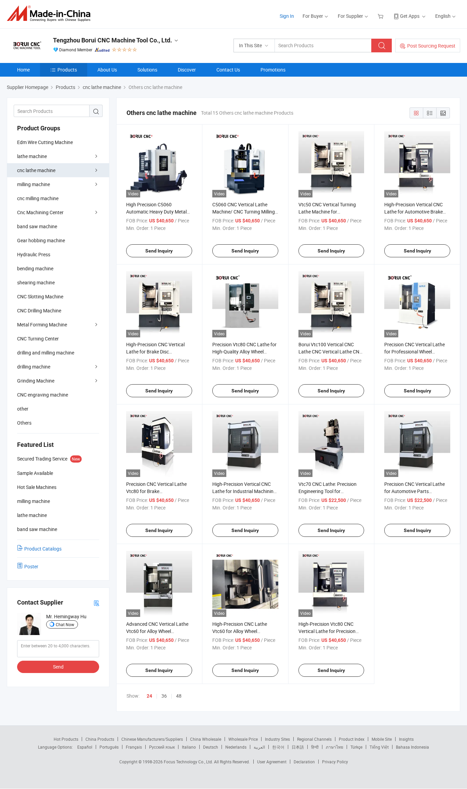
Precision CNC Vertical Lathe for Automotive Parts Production (414, 491)
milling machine (33, 184)
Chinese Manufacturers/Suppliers (152, 739)
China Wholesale (205, 739)
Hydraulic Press (33, 254)
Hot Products (66, 739)
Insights (406, 739)
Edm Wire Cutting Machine (45, 142)
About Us (107, 69)
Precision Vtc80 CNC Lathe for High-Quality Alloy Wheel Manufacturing (244, 351)
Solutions (147, 69)
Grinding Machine (35, 380)
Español (84, 747)
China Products (99, 739)
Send (58, 666)
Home (23, 69)
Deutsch (210, 747)
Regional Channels (314, 739)
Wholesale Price (243, 739)
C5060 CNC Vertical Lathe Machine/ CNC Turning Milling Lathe (243, 211)
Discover (187, 69)
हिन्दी (315, 747)
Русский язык (162, 747)
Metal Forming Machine (42, 324)
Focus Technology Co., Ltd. (189, 761)
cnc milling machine (37, 198)
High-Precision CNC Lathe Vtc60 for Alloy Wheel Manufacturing (239, 631)
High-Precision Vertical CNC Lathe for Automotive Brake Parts (413, 211)
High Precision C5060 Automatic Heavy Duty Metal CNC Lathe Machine (156, 211)
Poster (31, 566)
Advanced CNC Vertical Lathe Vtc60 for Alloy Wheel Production (157, 631)
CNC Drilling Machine (39, 310)
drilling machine (33, 366)
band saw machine (37, 226)
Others (24, 422)
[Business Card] (96, 602)
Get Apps (410, 16)
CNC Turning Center (38, 338)
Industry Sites (277, 739)
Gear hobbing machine (41, 240)
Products (67, 69)
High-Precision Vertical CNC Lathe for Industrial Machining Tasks (244, 491)
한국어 (278, 747)
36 (164, 696)
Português (109, 747)
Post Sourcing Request (431, 45)
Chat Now (65, 624)
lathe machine (32, 156)
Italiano (189, 747)
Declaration (304, 761)
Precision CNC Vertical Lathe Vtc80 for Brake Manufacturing (156, 491)
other (22, 408)
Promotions (273, 69)
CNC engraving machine (42, 394)
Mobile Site (382, 739)
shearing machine (36, 282)
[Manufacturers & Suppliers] (51, 13)
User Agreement (271, 761)
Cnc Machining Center (40, 212)
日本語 (298, 747)
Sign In (287, 16)
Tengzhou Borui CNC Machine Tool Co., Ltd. (112, 40)
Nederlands (235, 747)
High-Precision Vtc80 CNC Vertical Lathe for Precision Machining (327, 631)
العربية (259, 747)
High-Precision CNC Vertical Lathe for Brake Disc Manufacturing (155, 351)
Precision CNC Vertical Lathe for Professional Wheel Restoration (414, 351)
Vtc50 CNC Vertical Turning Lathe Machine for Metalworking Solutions (327, 211)
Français (134, 747)
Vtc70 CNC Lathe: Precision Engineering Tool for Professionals (327, 491)
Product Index (351, 739)
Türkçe (356, 747)
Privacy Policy (335, 761)
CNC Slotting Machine (40, 296)
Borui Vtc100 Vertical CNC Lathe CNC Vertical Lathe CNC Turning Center (330, 351)
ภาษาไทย (334, 747)
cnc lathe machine (36, 170)
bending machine (35, 268)
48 (179, 696)
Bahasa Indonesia (412, 747)
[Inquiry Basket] (381, 16)
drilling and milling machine (45, 352)
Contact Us (228, 69)
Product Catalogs (43, 548)
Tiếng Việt (379, 747)
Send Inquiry (159, 251)
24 (149, 696)
